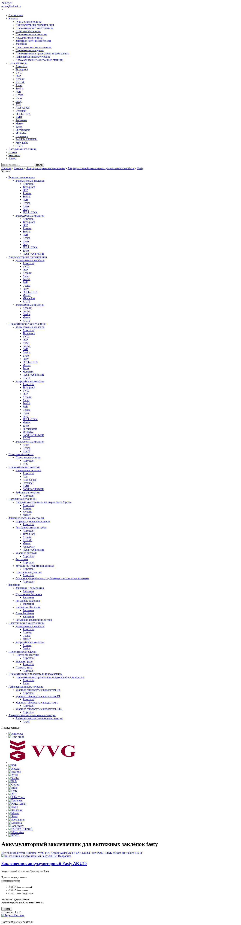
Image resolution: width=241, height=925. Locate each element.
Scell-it (19, 88)
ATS (18, 104)
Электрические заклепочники (34, 47)
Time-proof (22, 69)
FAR (18, 91)
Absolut (20, 78)
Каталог (13, 18)
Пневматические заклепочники (34, 28)
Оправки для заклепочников (33, 521)
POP (18, 75)
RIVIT (19, 145)
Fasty (19, 101)
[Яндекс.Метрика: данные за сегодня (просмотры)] (12, 915)
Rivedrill (20, 82)
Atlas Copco (22, 107)
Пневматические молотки (31, 34)
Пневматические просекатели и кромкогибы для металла (50, 677)
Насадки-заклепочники (22, 148)
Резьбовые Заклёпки (28, 600)
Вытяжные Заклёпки (28, 607)
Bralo (19, 98)
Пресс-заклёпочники (28, 31)
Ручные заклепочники (29, 21)
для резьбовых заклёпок (30, 304)
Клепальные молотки (28, 470)
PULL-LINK (23, 113)
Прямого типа (24, 667)
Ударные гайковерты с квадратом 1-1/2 (39, 708)
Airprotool (21, 66)
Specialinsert (23, 129)
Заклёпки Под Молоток (30, 587)
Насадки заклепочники (29, 37)
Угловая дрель (24, 661)
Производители (17, 63)
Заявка (12, 158)
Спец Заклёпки (25, 613)
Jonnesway (22, 136)
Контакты (14, 155)
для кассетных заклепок (30, 441)
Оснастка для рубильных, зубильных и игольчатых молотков (52, 578)
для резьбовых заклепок (30, 215)
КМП (19, 117)
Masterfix (21, 133)
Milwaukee (22, 142)
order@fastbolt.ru (11, 6)
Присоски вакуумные (29, 572)
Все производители (13, 852)
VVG (19, 72)
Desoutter (21, 110)
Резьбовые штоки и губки (31, 527)
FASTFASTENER (26, 139)
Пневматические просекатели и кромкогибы (42, 53)
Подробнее (64, 855)
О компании (15, 15)
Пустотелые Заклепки (29, 594)
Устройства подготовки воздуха (35, 565)
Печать (6, 908)
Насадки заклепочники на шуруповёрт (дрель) (43, 502)
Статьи (12, 152)
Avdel (19, 85)
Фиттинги (22, 559)
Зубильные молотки (28, 492)
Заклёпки (21, 43)
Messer (19, 123)
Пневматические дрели (30, 50)
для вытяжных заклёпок (30, 260)
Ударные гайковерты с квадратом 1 (37, 702)
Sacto (19, 126)
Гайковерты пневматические (33, 56)
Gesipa (19, 94)
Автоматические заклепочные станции (39, 59)
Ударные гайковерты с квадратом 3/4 (38, 696)
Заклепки (21, 120)
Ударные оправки (26, 552)
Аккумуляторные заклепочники (35, 24)
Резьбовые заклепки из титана (34, 619)
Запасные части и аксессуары (33, 40)
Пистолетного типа (27, 654)
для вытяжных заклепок (30, 180)
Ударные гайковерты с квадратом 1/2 (38, 689)
